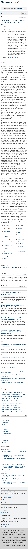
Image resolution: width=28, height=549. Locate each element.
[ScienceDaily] (10, 2)
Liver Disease (5, 420)
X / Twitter (5, 512)
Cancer (19, 249)
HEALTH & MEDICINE (5, 418)
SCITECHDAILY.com (11, 367)
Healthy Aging (5, 440)
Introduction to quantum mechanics (21, 245)
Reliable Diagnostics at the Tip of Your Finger (12, 357)
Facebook (5, 510)
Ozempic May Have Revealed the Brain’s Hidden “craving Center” (14, 470)
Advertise (23, 530)
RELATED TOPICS (5, 225)
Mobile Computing (8, 253)
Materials (3, 267)
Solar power (21, 232)
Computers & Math (6, 251)
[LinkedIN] (15, 57)
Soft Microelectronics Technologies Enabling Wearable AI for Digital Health (12, 305)
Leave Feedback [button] (7, 524)
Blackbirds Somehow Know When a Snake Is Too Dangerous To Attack (13, 379)
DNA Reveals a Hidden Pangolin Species (12, 392)
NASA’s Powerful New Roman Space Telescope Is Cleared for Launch (13, 375)
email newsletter (20, 8)
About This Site (5, 530)
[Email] (17, 57)
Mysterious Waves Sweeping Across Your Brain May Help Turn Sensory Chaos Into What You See (14, 467)
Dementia (4, 429)
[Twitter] (10, 57)
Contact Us (5, 526)
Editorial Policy (14, 532)
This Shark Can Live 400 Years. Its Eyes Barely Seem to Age (13, 476)
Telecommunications (8, 242)
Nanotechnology (8, 245)
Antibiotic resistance (20, 229)
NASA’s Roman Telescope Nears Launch (12, 396)
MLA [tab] (14, 274)
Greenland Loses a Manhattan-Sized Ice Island (13, 394)
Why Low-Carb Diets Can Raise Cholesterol (12, 403)
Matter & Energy (6, 239)
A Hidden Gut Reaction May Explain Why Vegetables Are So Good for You (14, 371)
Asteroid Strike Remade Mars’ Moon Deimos (12, 399)
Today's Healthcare (8, 234)
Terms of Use (22, 532)
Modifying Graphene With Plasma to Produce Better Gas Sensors (12, 293)
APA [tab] (18, 274)
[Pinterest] (13, 57)
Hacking (6, 256)
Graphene (6, 248)
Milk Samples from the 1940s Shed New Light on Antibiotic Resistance (13, 345)
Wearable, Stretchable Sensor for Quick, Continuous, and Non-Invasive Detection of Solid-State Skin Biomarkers (14, 332)
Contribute (16, 530)
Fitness (4, 442)
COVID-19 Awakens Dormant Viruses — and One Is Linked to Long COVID (14, 483)
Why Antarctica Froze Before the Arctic (11, 409)
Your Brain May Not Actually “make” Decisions (13, 464)
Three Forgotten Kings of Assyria (10, 405)
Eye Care (4, 425)
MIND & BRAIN (4, 427)
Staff (12, 530)
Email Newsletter (7, 497)
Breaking (3, 389)
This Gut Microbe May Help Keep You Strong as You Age (13, 479)
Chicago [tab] (24, 274)
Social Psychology (6, 433)
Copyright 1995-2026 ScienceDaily (11, 534)
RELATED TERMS (19, 225)
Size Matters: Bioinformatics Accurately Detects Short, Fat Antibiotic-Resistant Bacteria (13, 318)
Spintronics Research (6, 259)
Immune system (21, 251)
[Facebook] (8, 57)
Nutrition (4, 438)
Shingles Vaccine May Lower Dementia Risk (12, 412)
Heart (19, 237)
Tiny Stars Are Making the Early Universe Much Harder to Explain (12, 383)
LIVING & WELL (4, 435)
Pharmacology (5, 422)
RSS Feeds (6, 500)
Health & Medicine (6, 229)
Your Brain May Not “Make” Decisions (11, 407)
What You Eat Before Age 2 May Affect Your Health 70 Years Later (14, 452)
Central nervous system (21, 240)
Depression (5, 431)
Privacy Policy (5, 532)
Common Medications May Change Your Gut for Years (13, 459)
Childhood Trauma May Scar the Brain (11, 401)
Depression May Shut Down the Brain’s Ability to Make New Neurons (13, 455)
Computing (20, 235)
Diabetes (6, 236)
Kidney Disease (7, 231)
